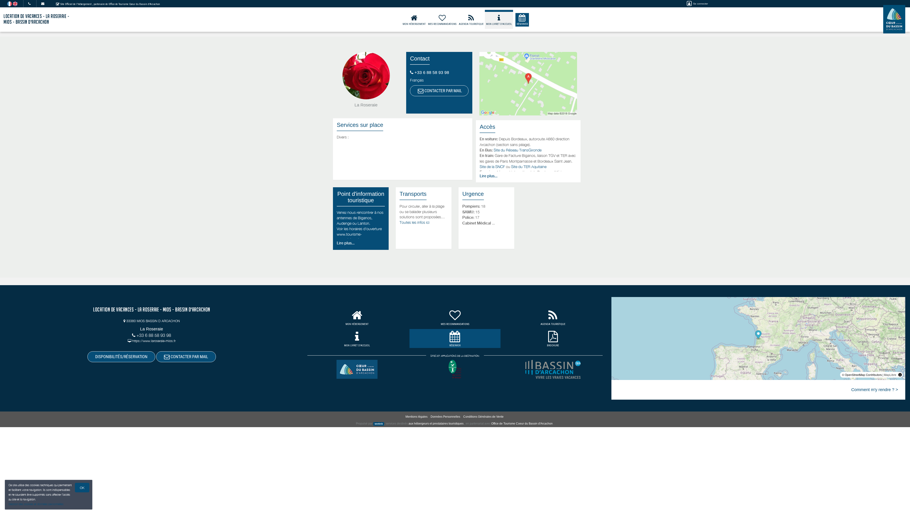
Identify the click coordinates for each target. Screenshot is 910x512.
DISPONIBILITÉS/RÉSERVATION (121, 356)
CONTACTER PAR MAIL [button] (442, 90)
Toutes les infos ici (414, 222)
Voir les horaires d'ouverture (359, 229)
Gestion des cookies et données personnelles (36, 504)
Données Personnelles (445, 416)
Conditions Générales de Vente (483, 416)
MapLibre (890, 375)
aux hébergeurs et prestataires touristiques (436, 423)
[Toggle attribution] (900, 375)
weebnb (379, 424)
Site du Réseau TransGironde (517, 150)
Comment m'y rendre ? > (874, 389)
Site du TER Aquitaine (528, 167)
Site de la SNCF (492, 167)
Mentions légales (416, 416)
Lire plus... (488, 176)
